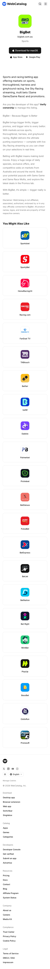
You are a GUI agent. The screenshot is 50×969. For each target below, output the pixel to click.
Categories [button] (8, 837)
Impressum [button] (8, 962)
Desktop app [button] (9, 797)
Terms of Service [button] (10, 953)
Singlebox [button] (7, 815)
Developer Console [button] (11, 849)
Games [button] (6, 832)
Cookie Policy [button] (9, 941)
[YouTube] (13, 769)
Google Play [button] (34, 57)
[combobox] (16, 774)
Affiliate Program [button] (10, 893)
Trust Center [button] (8, 932)
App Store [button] (17, 57)
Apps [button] (5, 828)
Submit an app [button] (9, 858)
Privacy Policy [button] (9, 936)
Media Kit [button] (7, 919)
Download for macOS (26, 50)
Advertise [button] (7, 863)
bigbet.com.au (25, 36)
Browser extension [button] (11, 802)
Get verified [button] (8, 854)
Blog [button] (5, 889)
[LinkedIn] (8, 769)
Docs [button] (5, 880)
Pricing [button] (6, 875)
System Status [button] (9, 897)
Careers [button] (6, 915)
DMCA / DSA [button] (9, 958)
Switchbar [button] (7, 811)
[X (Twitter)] (4, 769)
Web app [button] (7, 806)
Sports (25, 41)
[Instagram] (17, 769)
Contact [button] (6, 884)
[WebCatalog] (5, 761)
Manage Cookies (9, 781)
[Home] (14, 4)
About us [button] (7, 910)
